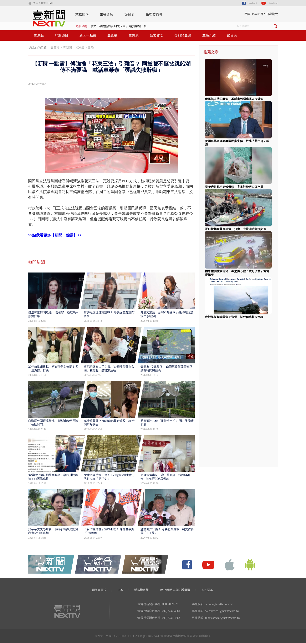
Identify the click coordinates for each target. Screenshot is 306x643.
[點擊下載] (230, 564)
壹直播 (112, 35)
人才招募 (207, 590)
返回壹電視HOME (43, 3)
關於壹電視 (99, 590)
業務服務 (82, 14)
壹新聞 (67, 47)
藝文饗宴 (156, 35)
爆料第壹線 (182, 35)
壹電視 (55, 47)
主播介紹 (106, 14)
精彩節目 (61, 35)
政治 (91, 47)
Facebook (252, 3)
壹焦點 (39, 35)
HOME (80, 47)
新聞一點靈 (88, 35)
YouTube (273, 3)
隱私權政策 (141, 590)
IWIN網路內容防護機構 (175, 590)
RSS (120, 590)
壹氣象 (134, 35)
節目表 (129, 14)
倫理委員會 (154, 14)
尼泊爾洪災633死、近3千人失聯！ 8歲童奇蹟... (121, 26)
